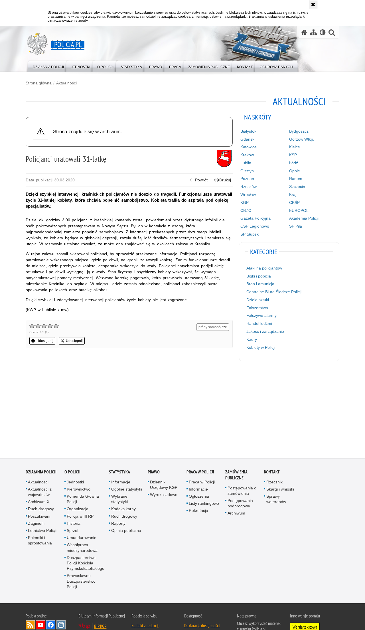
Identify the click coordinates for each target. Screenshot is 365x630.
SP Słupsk (249, 234)
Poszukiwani (39, 516)
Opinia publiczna (126, 531)
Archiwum (236, 513)
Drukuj (225, 180)
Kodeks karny (123, 509)
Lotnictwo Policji (42, 531)
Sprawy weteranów (276, 500)
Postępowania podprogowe (240, 504)
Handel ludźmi (259, 323)
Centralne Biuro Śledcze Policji (273, 291)
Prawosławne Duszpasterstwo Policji (81, 581)
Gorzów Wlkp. (301, 139)
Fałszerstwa (257, 307)
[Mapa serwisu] (313, 32)
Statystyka (119, 472)
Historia (73, 524)
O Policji (72, 472)
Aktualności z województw (40, 492)
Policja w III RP (80, 516)
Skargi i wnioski (280, 489)
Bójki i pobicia (258, 276)
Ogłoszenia (199, 497)
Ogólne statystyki (126, 489)
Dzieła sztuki (257, 299)
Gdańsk (247, 139)
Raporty (118, 524)
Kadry (251, 339)
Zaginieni (36, 524)
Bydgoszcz (299, 131)
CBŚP (294, 202)
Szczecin (297, 186)
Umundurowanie (81, 538)
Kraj (292, 194)
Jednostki (75, 482)
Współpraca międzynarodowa (82, 548)
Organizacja (77, 509)
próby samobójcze (212, 327)
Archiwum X (38, 502)
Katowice (248, 147)
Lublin (245, 163)
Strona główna (39, 83)
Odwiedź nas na (40, 625)
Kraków (247, 155)
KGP (244, 202)
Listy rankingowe (204, 504)
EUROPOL (299, 210)
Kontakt (272, 472)
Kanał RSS (30, 625)
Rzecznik (274, 482)
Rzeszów (248, 186)
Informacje (120, 482)
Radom (295, 178)
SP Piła (295, 226)
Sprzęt (72, 531)
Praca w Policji (200, 472)
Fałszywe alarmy (261, 315)
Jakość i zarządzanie (265, 331)
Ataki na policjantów (264, 268)
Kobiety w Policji (260, 347)
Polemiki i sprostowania (40, 541)
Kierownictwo (78, 489)
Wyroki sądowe (163, 495)
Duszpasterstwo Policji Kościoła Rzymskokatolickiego (85, 563)
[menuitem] (48, 66)
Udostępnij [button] (44, 341)
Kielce (294, 147)
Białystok (248, 131)
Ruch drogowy (41, 509)
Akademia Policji (304, 218)
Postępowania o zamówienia (242, 491)
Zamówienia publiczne (236, 475)
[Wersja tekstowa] (323, 32)
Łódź (293, 163)
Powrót (201, 180)
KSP (293, 155)
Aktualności (66, 83)
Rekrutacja (198, 511)
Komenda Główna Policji (83, 500)
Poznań (247, 178)
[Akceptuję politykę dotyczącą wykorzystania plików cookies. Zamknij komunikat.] (313, 4)
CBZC (245, 210)
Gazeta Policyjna (255, 218)
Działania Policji (41, 472)
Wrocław (248, 194)
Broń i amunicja (260, 283)
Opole (294, 171)
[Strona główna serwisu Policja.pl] (304, 32)
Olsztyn (247, 171)
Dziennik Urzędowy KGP (163, 485)
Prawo (154, 472)
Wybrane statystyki (119, 500)
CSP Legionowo (254, 226)
